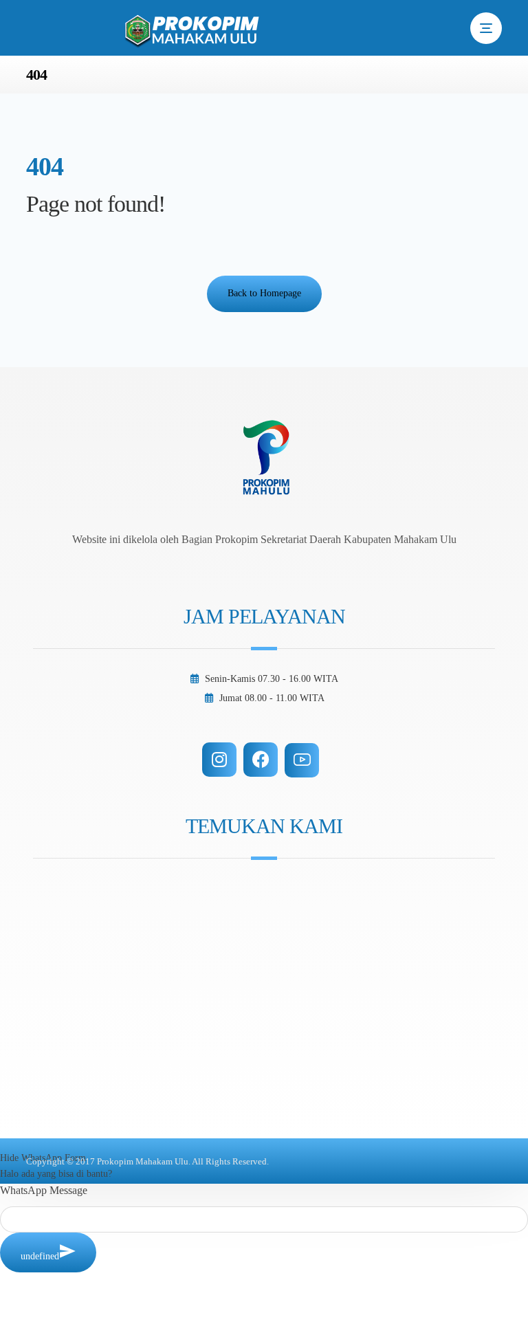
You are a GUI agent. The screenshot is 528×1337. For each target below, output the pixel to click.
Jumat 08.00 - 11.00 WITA (271, 698)
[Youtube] (302, 760)
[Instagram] (219, 759)
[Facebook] (260, 759)
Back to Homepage (264, 293)
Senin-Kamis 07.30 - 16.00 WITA (271, 679)
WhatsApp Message (43, 1190)
